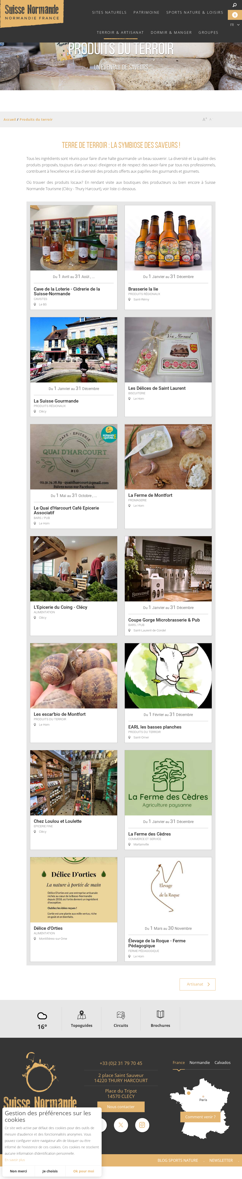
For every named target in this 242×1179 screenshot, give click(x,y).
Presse (191, 1172)
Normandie (200, 1062)
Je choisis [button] (50, 1171)
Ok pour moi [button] (83, 1171)
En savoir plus (15, 1160)
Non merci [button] (18, 1171)
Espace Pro (163, 1172)
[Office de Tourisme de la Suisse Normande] (32, 13)
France (179, 1062)
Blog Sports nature (178, 1160)
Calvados (223, 1062)
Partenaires (222, 1172)
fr (232, 24)
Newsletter (221, 1160)
